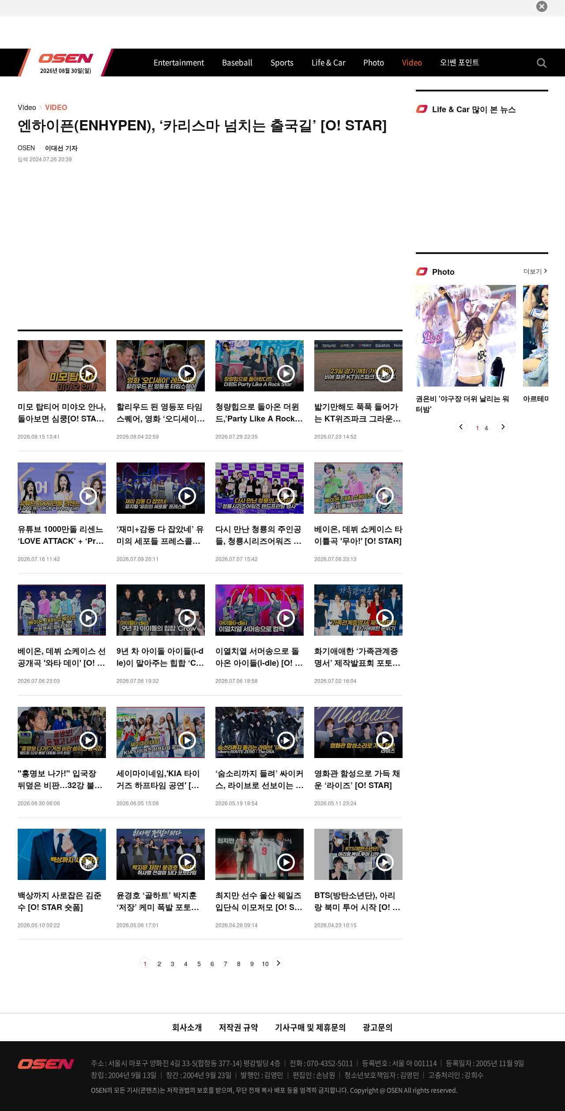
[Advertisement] (482, 183)
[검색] (542, 62)
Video (27, 107)
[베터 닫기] (541, 6)
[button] (461, 426)
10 (265, 964)
